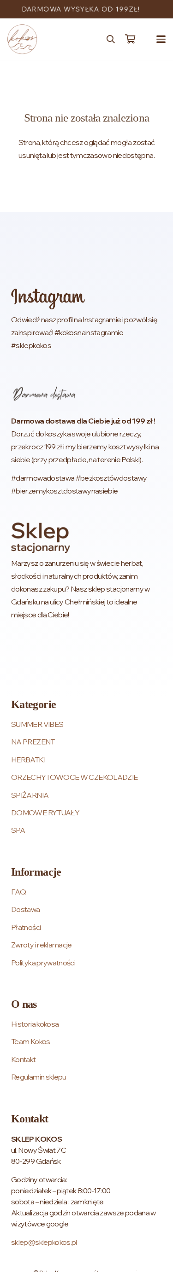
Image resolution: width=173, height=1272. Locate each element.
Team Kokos (30, 1041)
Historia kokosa (35, 1023)
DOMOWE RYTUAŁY (45, 812)
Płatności (26, 927)
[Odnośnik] (86, 320)
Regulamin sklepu (38, 1076)
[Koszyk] (130, 39)
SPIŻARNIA (29, 795)
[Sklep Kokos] (22, 39)
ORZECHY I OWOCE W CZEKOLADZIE (74, 777)
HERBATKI (28, 759)
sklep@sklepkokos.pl (44, 1242)
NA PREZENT (33, 741)
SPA (18, 830)
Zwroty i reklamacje (41, 944)
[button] (110, 39)
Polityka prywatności (43, 962)
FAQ (18, 891)
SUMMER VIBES (37, 724)
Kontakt (23, 1059)
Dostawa (25, 909)
